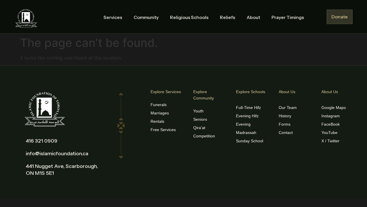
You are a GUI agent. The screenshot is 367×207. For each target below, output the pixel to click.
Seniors (200, 119)
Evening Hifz (247, 116)
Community (146, 17)
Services (113, 17)
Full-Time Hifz (248, 107)
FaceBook (330, 124)
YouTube (329, 132)
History (285, 116)
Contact (286, 132)
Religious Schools (189, 17)
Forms (284, 124)
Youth (198, 111)
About (253, 17)
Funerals (159, 104)
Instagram (330, 116)
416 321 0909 (41, 141)
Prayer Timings (288, 17)
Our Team (288, 107)
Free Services (163, 129)
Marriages (160, 113)
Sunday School (249, 141)
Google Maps (333, 107)
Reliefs (227, 17)
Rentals (157, 121)
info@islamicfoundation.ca (57, 153)
